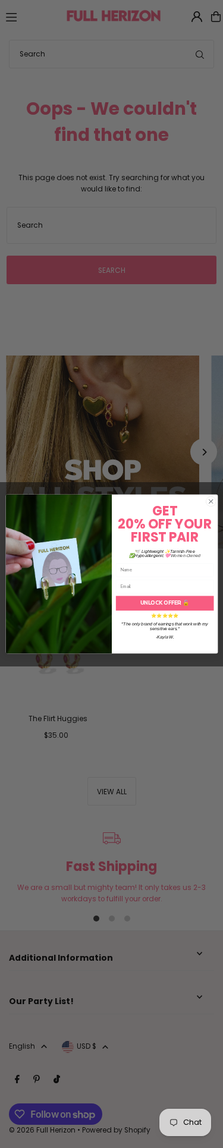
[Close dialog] (210, 501)
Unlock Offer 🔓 (164, 602)
